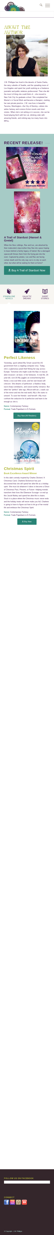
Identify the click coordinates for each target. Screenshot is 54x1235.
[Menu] (46, 5)
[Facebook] (6, 1204)
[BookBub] (24, 1204)
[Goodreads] (18, 1204)
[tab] (9, 295)
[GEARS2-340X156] (22, 5)
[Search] (39, 5)
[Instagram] (13, 1204)
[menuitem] (39, 5)
